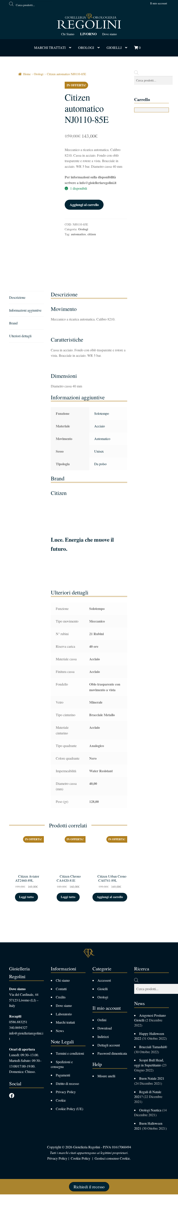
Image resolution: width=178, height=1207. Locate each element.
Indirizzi (103, 1036)
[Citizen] (81, 256)
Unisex (99, 451)
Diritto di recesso (67, 1083)
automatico (78, 234)
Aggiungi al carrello (84, 204)
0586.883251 (18, 1021)
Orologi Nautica (150, 1110)
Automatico (102, 438)
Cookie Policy (80, 1158)
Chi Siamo (67, 34)
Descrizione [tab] (17, 297)
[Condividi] (26, 1198)
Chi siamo (63, 980)
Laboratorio (64, 1014)
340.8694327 (18, 1027)
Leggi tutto (26, 897)
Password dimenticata (112, 1053)
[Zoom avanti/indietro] (5, 1198)
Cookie (61, 1100)
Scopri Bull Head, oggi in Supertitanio (149, 1062)
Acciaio (99, 426)
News (60, 1030)
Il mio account (158, 3)
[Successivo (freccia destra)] (15, 1205)
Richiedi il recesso (89, 1186)
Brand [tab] (13, 323)
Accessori (104, 980)
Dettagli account (108, 1045)
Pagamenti (63, 1075)
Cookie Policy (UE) (69, 1108)
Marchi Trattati (50, 47)
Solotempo (101, 413)
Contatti (61, 988)
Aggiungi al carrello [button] (110, 897)
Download (104, 1028)
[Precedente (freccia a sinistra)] (5, 1205)
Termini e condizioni (70, 1053)
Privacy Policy (66, 1091)
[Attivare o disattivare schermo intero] (15, 1198)
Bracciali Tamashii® (153, 1046)
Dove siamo (109, 34)
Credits (61, 997)
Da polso (100, 464)
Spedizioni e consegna (62, 1064)
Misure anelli (106, 1076)
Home (27, 74)
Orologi (86, 47)
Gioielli (114, 47)
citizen (91, 234)
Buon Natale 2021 (151, 1078)
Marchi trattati (65, 1022)
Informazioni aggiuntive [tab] (25, 310)
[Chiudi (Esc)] (37, 1198)
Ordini (101, 1020)
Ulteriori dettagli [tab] (20, 336)
